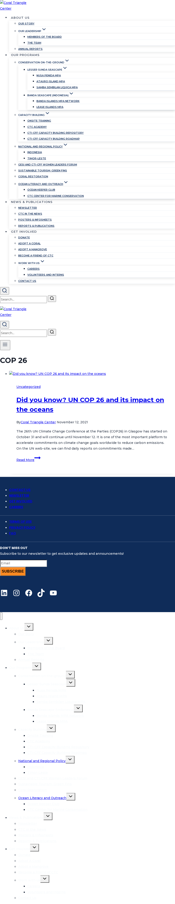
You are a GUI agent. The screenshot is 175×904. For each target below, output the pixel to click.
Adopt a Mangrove (32, 249)
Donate (24, 237)
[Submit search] (52, 298)
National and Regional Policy (42, 761)
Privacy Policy (22, 527)
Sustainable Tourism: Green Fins (42, 170)
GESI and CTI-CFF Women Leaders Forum (47, 164)
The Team (34, 42)
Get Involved (20, 501)
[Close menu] (1, 616)
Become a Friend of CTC (35, 255)
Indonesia (34, 152)
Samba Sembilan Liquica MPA (57, 87)
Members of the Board (44, 36)
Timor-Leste (36, 158)
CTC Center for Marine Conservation (55, 195)
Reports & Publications (36, 225)
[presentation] (92, 374)
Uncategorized (28, 387)
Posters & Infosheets (35, 219)
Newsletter (27, 207)
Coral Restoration (33, 176)
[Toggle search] (4, 291)
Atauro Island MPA (50, 81)
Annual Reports (30, 49)
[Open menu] (5, 345)
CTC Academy (37, 126)
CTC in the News (30, 213)
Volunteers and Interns (45, 274)
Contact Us (27, 281)
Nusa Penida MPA (48, 75)
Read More (28, 460)
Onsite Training (39, 120)
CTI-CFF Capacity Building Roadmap (53, 138)
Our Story (26, 23)
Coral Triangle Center (38, 422)
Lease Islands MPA (49, 107)
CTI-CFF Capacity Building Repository (55, 132)
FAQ (12, 533)
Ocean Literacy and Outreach (42, 798)
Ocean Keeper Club (41, 189)
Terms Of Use (20, 521)
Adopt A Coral (29, 243)
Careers (33, 268)
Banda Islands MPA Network (58, 101)
